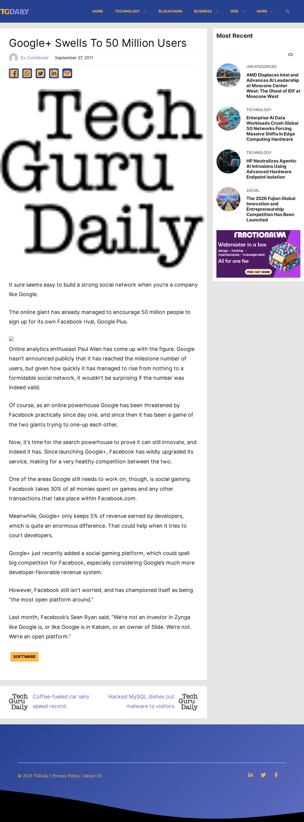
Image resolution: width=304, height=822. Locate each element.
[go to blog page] (291, 54)
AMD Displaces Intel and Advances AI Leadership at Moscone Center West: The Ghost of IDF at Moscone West (273, 85)
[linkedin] (54, 73)
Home (97, 11)
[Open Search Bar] (287, 11)
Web (234, 11)
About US (93, 775)
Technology (127, 11)
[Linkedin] (250, 775)
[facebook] (14, 73)
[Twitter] (263, 775)
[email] (67, 73)
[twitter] (40, 73)
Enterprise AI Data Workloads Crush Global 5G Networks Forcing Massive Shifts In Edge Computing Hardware (272, 128)
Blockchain (170, 11)
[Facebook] (276, 775)
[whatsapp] (27, 73)
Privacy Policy (66, 775)
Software (24, 656)
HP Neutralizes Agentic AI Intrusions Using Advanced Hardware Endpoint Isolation (271, 169)
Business (203, 11)
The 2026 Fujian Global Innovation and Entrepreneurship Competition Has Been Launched (270, 209)
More (262, 11)
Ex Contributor (35, 57)
